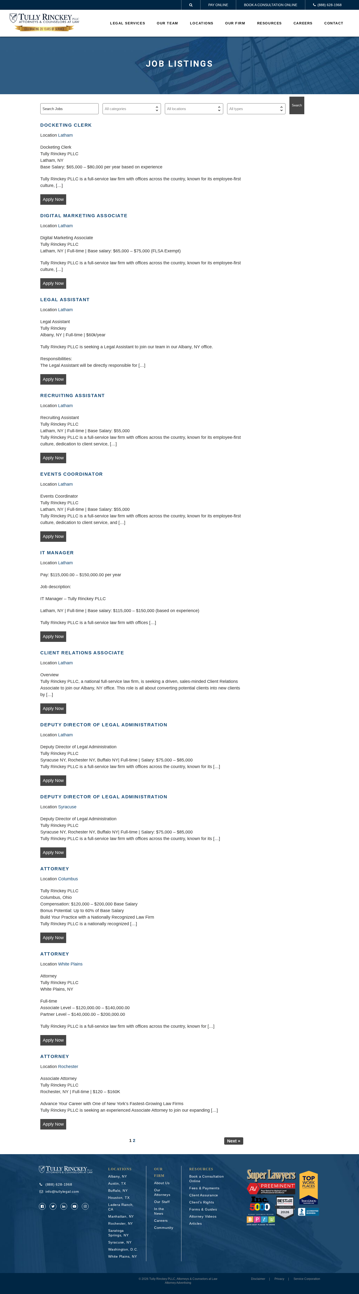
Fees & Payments (204, 1188)
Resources (269, 23)
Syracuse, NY (119, 1242)
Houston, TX (119, 1198)
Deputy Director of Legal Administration (103, 724)
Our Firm (235, 23)
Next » (233, 1141)
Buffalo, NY (118, 1190)
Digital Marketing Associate (83, 215)
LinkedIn (63, 1206)
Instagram (85, 1206)
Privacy (279, 1279)
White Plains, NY (122, 1256)
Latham (65, 135)
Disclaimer (258, 1279)
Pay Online (218, 5)
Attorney (54, 868)
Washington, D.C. (123, 1249)
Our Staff (162, 1202)
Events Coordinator (71, 474)
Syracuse (67, 806)
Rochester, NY (120, 1223)
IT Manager (57, 552)
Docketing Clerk (66, 125)
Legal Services (127, 23)
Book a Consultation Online (270, 5)
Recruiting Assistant (72, 395)
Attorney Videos (203, 1216)
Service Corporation (307, 1279)
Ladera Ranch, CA (121, 1207)
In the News (159, 1211)
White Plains (70, 964)
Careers (303, 23)
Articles (195, 1223)
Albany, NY (117, 1176)
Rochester (68, 1066)
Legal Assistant (65, 299)
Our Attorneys (162, 1192)
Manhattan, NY (121, 1216)
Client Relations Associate (82, 652)
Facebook (42, 1206)
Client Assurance (203, 1195)
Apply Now (53, 199)
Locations (201, 23)
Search (297, 105)
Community (163, 1228)
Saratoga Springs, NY (118, 1233)
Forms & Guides (203, 1209)
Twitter (53, 1206)
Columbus (68, 878)
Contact (334, 23)
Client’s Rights (201, 1202)
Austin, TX (117, 1183)
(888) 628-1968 (58, 1184)
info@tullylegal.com (62, 1191)
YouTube (74, 1206)
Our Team (167, 23)
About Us (162, 1183)
